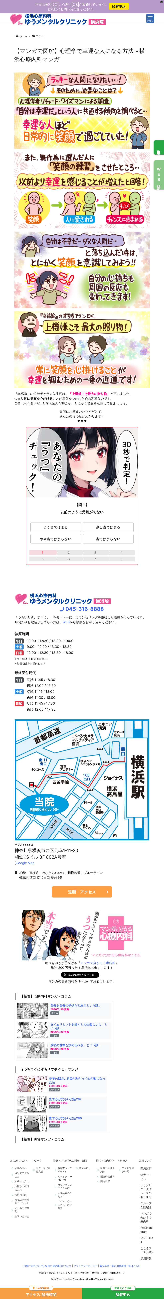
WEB (66, 622)
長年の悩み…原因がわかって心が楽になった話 (77, 1080)
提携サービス (146, 1177)
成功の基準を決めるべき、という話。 (75, 1045)
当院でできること (22, 1175)
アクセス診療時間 (41, 1292)
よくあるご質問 (22, 1209)
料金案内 (84, 1168)
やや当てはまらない (55, 539)
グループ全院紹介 (146, 1205)
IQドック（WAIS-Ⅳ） (65, 1178)
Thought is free (104, 1279)
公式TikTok (146, 1240)
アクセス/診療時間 (128, 1170)
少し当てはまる (108, 527)
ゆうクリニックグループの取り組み (146, 1191)
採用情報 (146, 1258)
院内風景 (105, 1181)
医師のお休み (107, 1176)
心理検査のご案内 (65, 1195)
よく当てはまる (55, 527)
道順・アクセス (82, 892)
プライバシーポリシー (86, 1265)
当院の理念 (21, 1194)
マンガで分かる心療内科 (98, 963)
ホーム (23, 36)
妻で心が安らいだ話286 (65, 1118)
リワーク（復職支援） (43, 1170)
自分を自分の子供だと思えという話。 (75, 1005)
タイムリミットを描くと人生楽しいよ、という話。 (78, 1026)
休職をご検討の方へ (22, 1188)
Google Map (25, 863)
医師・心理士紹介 (107, 1170)
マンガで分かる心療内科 (146, 1217)
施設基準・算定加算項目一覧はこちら (120, 1265)
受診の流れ (21, 1168)
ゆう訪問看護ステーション (22, 1201)
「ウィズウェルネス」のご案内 (65, 1205)
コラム (40, 36)
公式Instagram (146, 1229)
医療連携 (146, 1168)
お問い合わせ (22, 1216)
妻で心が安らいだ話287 (65, 1099)
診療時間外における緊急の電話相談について (48, 1265)
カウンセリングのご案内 (65, 1186)
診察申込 (119, 6)
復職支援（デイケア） (65, 1170)
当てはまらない (108, 539)
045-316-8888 (84, 609)
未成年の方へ (22, 1181)
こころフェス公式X (146, 1250)
